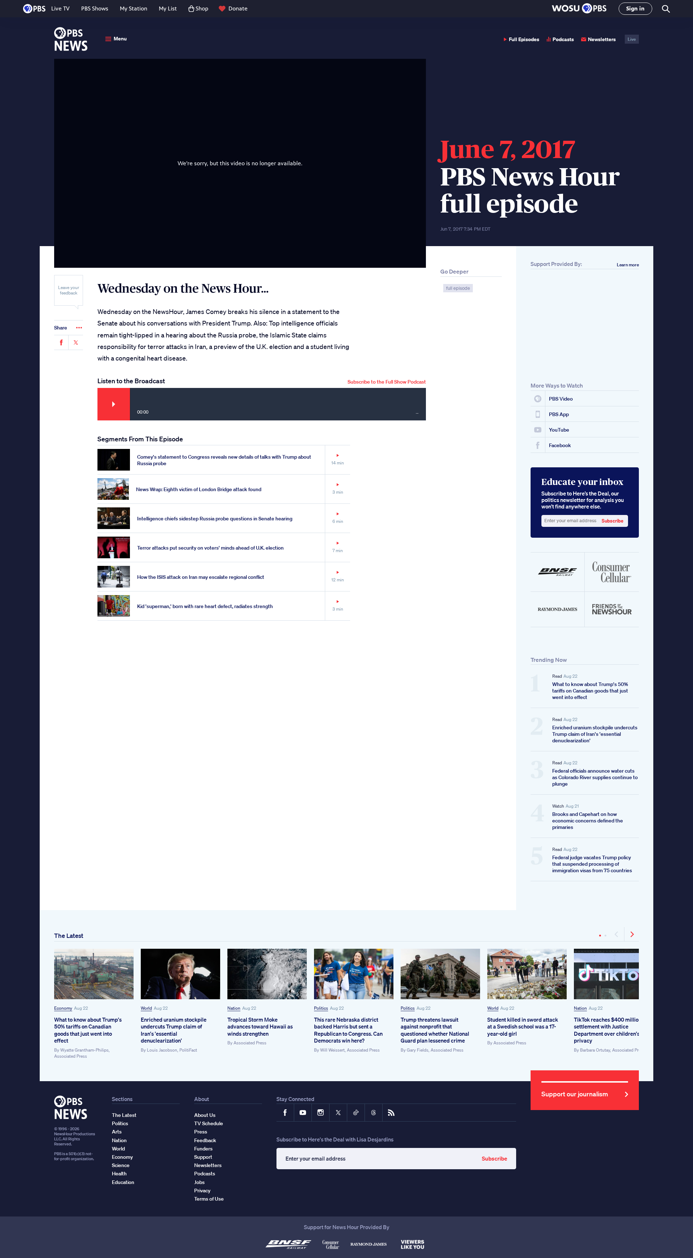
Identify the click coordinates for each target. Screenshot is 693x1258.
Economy (63, 1008)
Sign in (635, 8)
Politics (321, 1008)
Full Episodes (524, 39)
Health (119, 1173)
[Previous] (617, 934)
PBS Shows (94, 8)
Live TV (60, 8)
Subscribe (387, 382)
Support (203, 1157)
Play (113, 404)
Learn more (628, 265)
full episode (458, 288)
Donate (238, 8)
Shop (202, 8)
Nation (233, 1008)
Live (632, 39)
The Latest (68, 935)
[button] (579, 8)
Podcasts (563, 39)
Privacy (202, 1190)
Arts (117, 1131)
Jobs (199, 1182)
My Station (133, 8)
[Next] (631, 934)
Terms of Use (209, 1199)
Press (200, 1131)
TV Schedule (208, 1123)
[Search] (665, 9)
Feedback (205, 1140)
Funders (203, 1148)
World (146, 1008)
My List (168, 8)
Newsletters (602, 39)
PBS (34, 8)
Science (121, 1165)
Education (123, 1182)
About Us (204, 1115)
